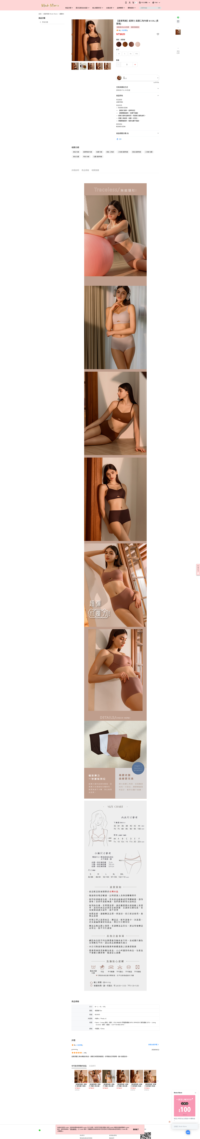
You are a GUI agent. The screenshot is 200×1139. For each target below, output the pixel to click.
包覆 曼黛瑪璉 (98, 156)
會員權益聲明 (113, 1135)
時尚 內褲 (86, 156)
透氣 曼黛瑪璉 (136, 152)
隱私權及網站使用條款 (86, 1138)
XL (131, 54)
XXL (136, 54)
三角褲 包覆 (148, 152)
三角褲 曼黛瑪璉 (123, 152)
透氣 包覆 (76, 156)
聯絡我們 (111, 1138)
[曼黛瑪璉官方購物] (50, 5)
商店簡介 (82, 1135)
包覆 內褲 (99, 152)
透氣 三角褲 (110, 152)
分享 (120, 139)
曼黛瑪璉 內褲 (87, 152)
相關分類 (75, 147)
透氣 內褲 (76, 152)
